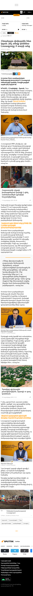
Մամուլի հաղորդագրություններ (10, 565)
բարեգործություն (17, 523)
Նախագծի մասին (6, 561)
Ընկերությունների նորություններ (10, 568)
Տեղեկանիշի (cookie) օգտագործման (11, 572)
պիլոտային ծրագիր (6, 523)
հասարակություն (13, 520)
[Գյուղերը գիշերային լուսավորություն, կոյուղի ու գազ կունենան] (16, 376)
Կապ (18, 563)
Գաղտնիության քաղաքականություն (11, 570)
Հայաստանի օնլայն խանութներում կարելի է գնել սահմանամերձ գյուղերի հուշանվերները (15, 193)
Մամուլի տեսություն (27, 25)
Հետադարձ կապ (6, 575)
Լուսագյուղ (25, 523)
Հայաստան (4, 520)
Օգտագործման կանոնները (8, 563)
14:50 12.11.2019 (5, 49)
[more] (30, 200)
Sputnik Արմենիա (19, 101)
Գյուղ (20, 520)
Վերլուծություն (25, 546)
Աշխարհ (16, 546)
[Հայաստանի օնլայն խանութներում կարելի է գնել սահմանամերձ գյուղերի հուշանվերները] (16, 177)
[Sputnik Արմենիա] (5, 13)
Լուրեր (4, 25)
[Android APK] (6, 579)
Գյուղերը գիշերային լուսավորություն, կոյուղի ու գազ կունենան (16, 391)
